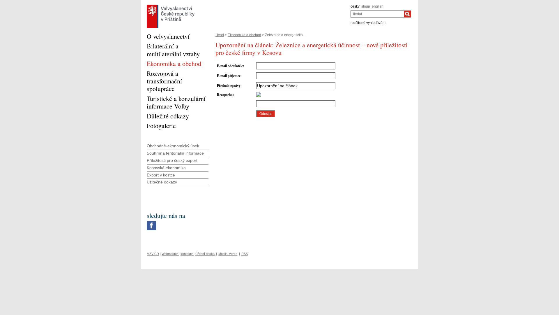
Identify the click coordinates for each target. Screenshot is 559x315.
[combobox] (377, 14)
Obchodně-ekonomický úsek (173, 146)
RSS (244, 254)
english (377, 6)
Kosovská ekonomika (166, 167)
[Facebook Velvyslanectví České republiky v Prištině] (151, 222)
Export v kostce (161, 175)
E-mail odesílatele (230, 65)
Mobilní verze (227, 254)
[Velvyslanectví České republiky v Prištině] (170, 6)
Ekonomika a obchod (244, 35)
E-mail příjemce (228, 75)
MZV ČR (153, 254)
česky (355, 6)
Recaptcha (225, 94)
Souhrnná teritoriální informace (175, 153)
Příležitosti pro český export (172, 160)
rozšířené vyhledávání (368, 22)
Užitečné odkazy (162, 182)
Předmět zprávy (228, 85)
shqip (365, 6)
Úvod (219, 35)
